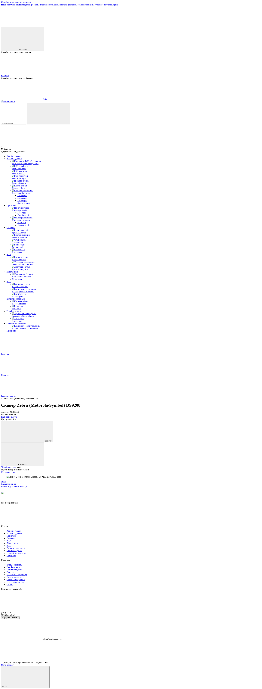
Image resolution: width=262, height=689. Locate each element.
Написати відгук (9, 417)
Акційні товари (14, 156)
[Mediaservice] (14, 500)
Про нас (33, 5)
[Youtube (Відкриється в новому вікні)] (144, 26)
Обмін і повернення (85, 5)
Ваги (9, 281)
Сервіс (115, 5)
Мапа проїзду (7, 665)
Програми (11, 331)
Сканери (11, 227)
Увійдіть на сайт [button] (8, 467)
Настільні (21, 222)
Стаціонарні (23, 215)
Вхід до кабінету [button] (14, 565)
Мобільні (21, 213)
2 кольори (22, 195)
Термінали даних (14, 311)
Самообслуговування (16, 323)
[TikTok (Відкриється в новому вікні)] (103, 26)
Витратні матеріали (16, 299)
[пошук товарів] (48, 113)
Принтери (11, 205)
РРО (9, 254)
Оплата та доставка (67, 5)
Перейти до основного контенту (16, 2)
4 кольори (22, 200)
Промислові (23, 225)
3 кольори (22, 198)
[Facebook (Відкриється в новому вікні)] (21, 26)
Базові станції (23, 203)
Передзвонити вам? (10, 618)
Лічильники (12, 272)
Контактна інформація (47, 5)
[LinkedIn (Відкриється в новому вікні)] (185, 26)
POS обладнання (14, 158)
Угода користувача (103, 5)
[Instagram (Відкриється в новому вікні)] (62, 26)
